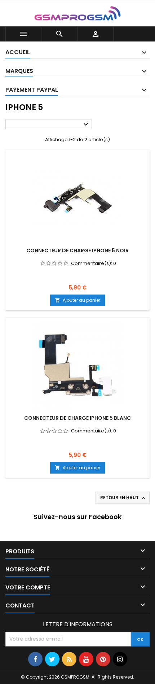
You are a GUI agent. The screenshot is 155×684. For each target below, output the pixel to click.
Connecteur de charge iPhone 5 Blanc (77, 418)
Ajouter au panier (77, 300)
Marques (19, 71)
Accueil (17, 52)
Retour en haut (123, 498)
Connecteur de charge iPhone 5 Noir (77, 250)
